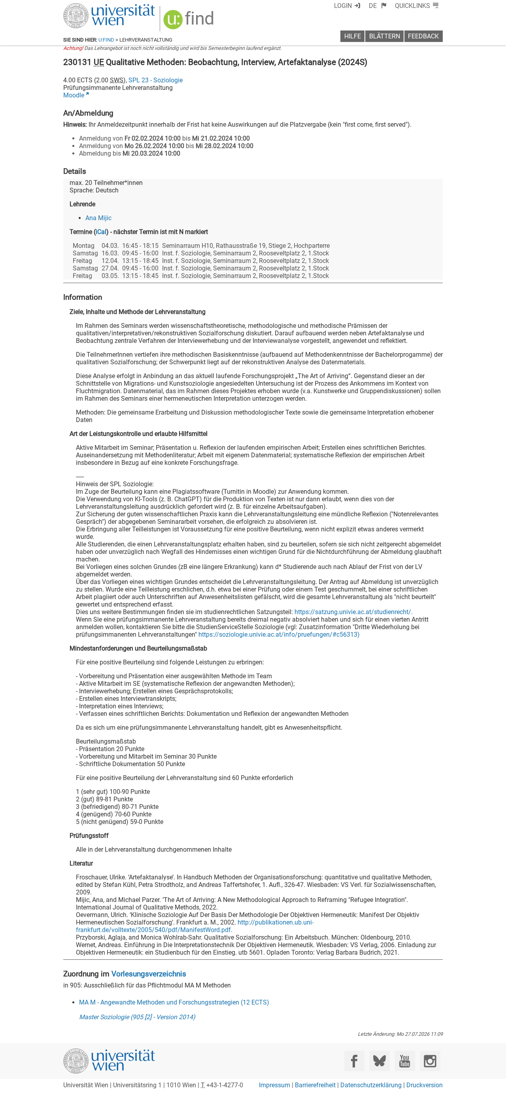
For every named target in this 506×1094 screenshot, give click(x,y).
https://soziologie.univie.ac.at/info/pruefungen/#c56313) (279, 634)
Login (343, 6)
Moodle (73, 95)
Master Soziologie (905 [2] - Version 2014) (137, 1017)
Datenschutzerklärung (371, 1085)
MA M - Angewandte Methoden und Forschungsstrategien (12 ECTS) (174, 1002)
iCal (101, 232)
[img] (189, 22)
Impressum (274, 1085)
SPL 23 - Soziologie (155, 80)
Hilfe (352, 36)
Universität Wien (90, 7)
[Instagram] (430, 1061)
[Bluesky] (379, 1061)
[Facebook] (354, 1061)
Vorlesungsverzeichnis (148, 973)
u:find (106, 40)
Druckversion (424, 1085)
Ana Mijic (98, 218)
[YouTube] (405, 1061)
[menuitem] (378, 5)
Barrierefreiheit (315, 1085)
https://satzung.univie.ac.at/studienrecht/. (354, 612)
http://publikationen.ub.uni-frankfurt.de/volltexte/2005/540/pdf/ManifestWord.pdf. (194, 926)
